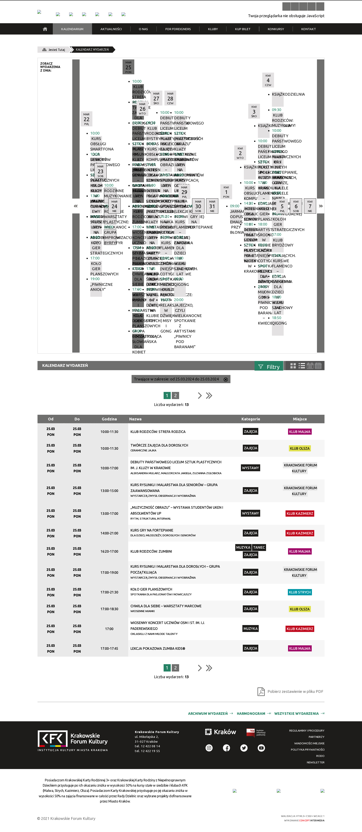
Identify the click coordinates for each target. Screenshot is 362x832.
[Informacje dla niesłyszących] (312, 6)
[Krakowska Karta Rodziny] (235, 791)
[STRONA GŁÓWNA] (44, 29)
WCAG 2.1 (260, 817)
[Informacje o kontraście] (320, 6)
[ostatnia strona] (209, 395)
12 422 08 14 (150, 746)
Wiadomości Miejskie (309, 743)
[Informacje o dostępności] (295, 6)
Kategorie (251, 419)
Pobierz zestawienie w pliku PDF (295, 691)
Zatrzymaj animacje (286, 6)
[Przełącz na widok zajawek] (293, 366)
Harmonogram (251, 713)
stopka (74, 741)
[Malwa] (58, 14)
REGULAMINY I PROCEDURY (307, 730)
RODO (320, 756)
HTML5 (237, 818)
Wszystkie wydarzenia (296, 713)
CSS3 (244, 818)
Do (77, 419)
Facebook (226, 748)
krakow (221, 732)
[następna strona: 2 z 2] (200, 395)
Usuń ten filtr (225, 380)
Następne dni (320, 206)
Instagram (209, 748)
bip (256, 733)
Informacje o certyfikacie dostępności (185, 818)
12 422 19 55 (150, 751)
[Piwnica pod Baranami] (110, 14)
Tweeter (244, 748)
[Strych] (97, 14)
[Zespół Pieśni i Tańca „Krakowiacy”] (123, 14)
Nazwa (135, 419)
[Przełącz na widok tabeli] (302, 366)
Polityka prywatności (308, 749)
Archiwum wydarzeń (208, 713)
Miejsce (300, 419)
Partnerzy (317, 736)
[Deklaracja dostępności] (303, 6)
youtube (261, 748)
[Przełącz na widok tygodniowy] (310, 365)
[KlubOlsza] (71, 14)
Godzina (109, 419)
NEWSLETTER (316, 762)
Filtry (273, 367)
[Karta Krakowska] (322, 791)
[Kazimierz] (84, 14)
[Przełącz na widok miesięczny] (318, 365)
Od (50, 419)
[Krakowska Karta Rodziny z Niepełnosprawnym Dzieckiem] (279, 791)
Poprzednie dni (76, 206)
